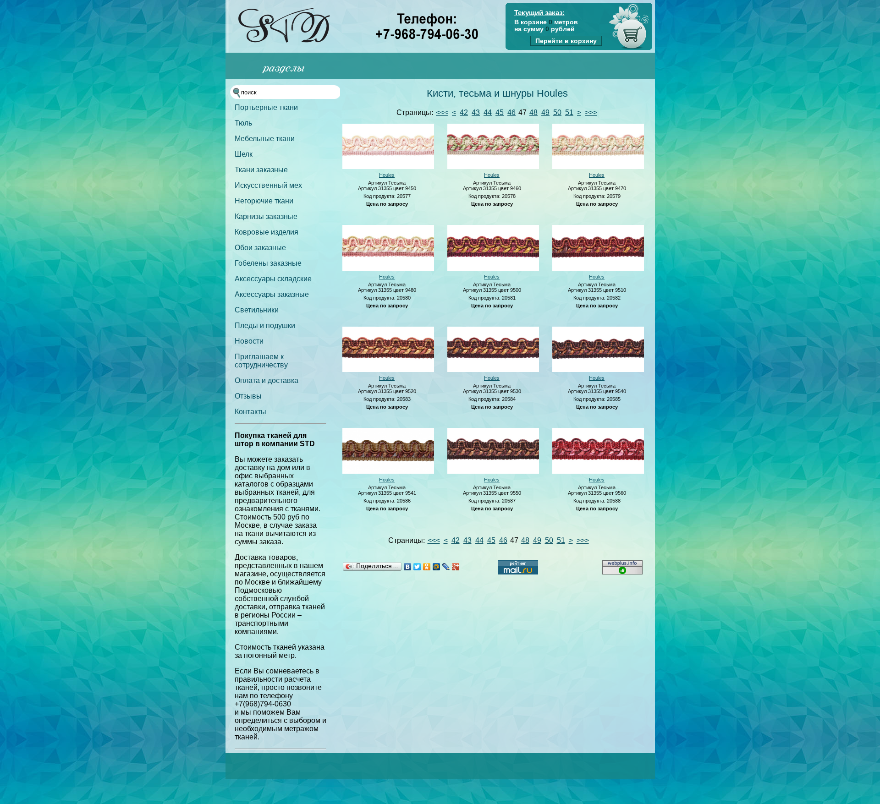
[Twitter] (417, 567)
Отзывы (248, 396)
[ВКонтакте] (407, 567)
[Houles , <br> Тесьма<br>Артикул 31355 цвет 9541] (388, 472)
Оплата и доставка (266, 380)
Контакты (250, 412)
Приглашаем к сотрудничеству (261, 361)
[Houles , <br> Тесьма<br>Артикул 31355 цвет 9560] (598, 472)
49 (545, 112)
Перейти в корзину (566, 40)
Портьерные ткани (266, 107)
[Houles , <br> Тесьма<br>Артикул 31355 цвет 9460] (493, 167)
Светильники (257, 310)
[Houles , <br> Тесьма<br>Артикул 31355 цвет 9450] (388, 167)
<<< (442, 112)
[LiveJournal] (446, 567)
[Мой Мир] (436, 567)
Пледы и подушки (265, 325)
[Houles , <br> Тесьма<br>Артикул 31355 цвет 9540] (598, 370)
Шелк (244, 154)
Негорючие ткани (264, 201)
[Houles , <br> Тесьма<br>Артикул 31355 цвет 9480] (388, 269)
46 (511, 112)
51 (569, 112)
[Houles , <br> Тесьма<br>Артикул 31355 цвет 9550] (493, 472)
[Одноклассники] (427, 567)
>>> (591, 112)
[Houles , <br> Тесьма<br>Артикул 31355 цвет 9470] (598, 167)
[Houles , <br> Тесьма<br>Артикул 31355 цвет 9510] (598, 269)
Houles (387, 175)
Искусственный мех (268, 185)
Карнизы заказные (266, 216)
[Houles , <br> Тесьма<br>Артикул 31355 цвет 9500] (493, 269)
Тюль (243, 123)
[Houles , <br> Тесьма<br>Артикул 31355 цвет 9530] (493, 370)
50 (557, 112)
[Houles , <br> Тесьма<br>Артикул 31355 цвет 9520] (388, 370)
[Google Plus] (456, 567)
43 (476, 112)
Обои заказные (260, 248)
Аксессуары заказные (272, 294)
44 (488, 112)
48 (533, 112)
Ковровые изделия (266, 232)
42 (464, 112)
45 (499, 112)
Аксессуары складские (273, 279)
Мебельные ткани (265, 138)
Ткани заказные (261, 170)
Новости (249, 341)
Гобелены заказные (268, 263)
